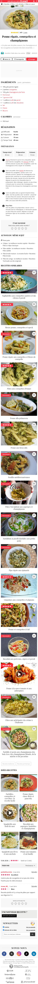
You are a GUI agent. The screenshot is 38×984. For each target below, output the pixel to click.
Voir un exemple (30, 927)
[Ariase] (10, 982)
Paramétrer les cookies (22, 961)
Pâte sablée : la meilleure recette (14, 248)
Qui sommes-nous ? (10, 959)
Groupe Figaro (17, 963)
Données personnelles (9, 961)
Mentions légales (8, 963)
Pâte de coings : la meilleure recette (15, 259)
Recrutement (30, 959)
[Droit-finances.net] (28, 974)
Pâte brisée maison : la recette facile (15, 254)
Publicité (23, 959)
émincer (26, 162)
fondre (21, 170)
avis (25, 33)
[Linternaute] (10, 974)
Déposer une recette (9, 916)
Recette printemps (23, 764)
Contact (18, 959)
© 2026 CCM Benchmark (28, 963)
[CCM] (10, 971)
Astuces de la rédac (10, 930)
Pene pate (6, 240)
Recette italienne (8, 764)
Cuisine (6, 927)
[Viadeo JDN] (28, 978)
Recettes (7, 4)
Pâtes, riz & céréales (17, 4)
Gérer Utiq (32, 961)
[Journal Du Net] (28, 971)
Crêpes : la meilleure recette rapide (15, 243)
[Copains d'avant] (10, 978)
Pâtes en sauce (30, 4)
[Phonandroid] (28, 982)
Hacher (8, 160)
